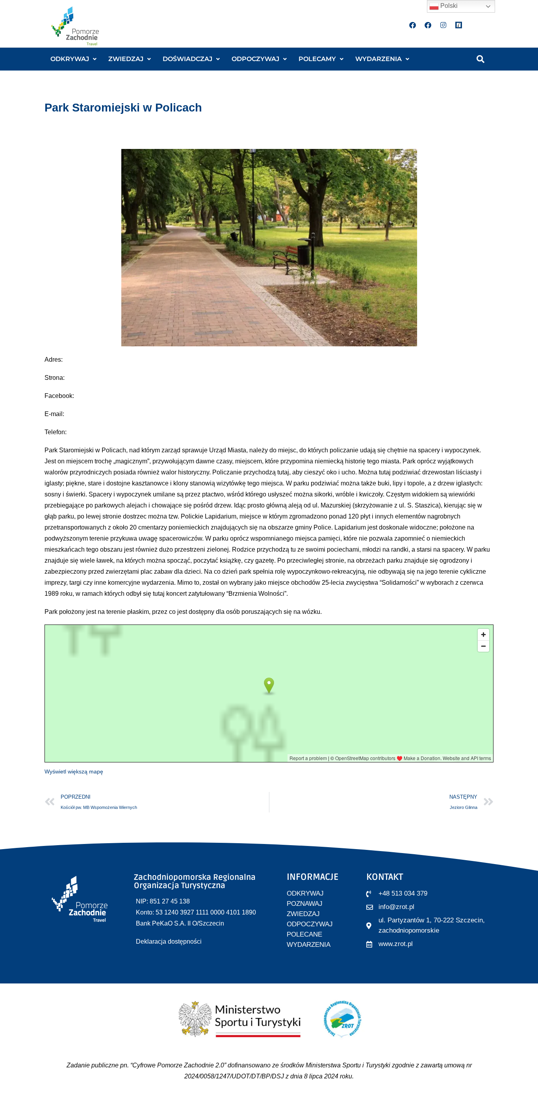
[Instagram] (443, 25)
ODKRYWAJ (69, 59)
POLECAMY (317, 59)
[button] (73, 59)
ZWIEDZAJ (125, 59)
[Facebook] (412, 25)
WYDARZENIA (378, 59)
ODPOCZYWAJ (255, 59)
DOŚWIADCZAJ (187, 59)
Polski (448, 5)
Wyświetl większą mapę (74, 771)
